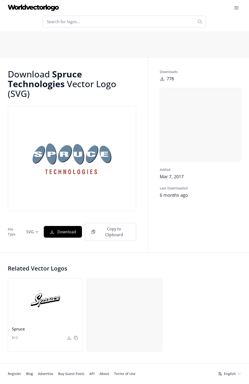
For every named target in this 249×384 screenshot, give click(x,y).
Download (66, 231)
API (92, 373)
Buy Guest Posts (71, 373)
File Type (12, 231)
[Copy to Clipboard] (76, 338)
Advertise (45, 373)
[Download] (69, 338)
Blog (29, 373)
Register (14, 373)
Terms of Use (124, 373)
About (104, 373)
